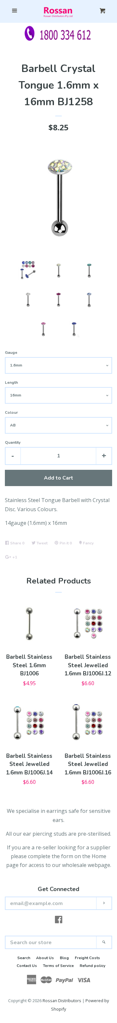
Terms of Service (58, 965)
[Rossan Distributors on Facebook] (59, 920)
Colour (11, 412)
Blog (64, 957)
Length (11, 382)
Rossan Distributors (62, 1000)
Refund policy (92, 965)
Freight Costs (87, 957)
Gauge (11, 352)
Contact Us (27, 965)
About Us (45, 957)
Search (23, 957)
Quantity (12, 442)
